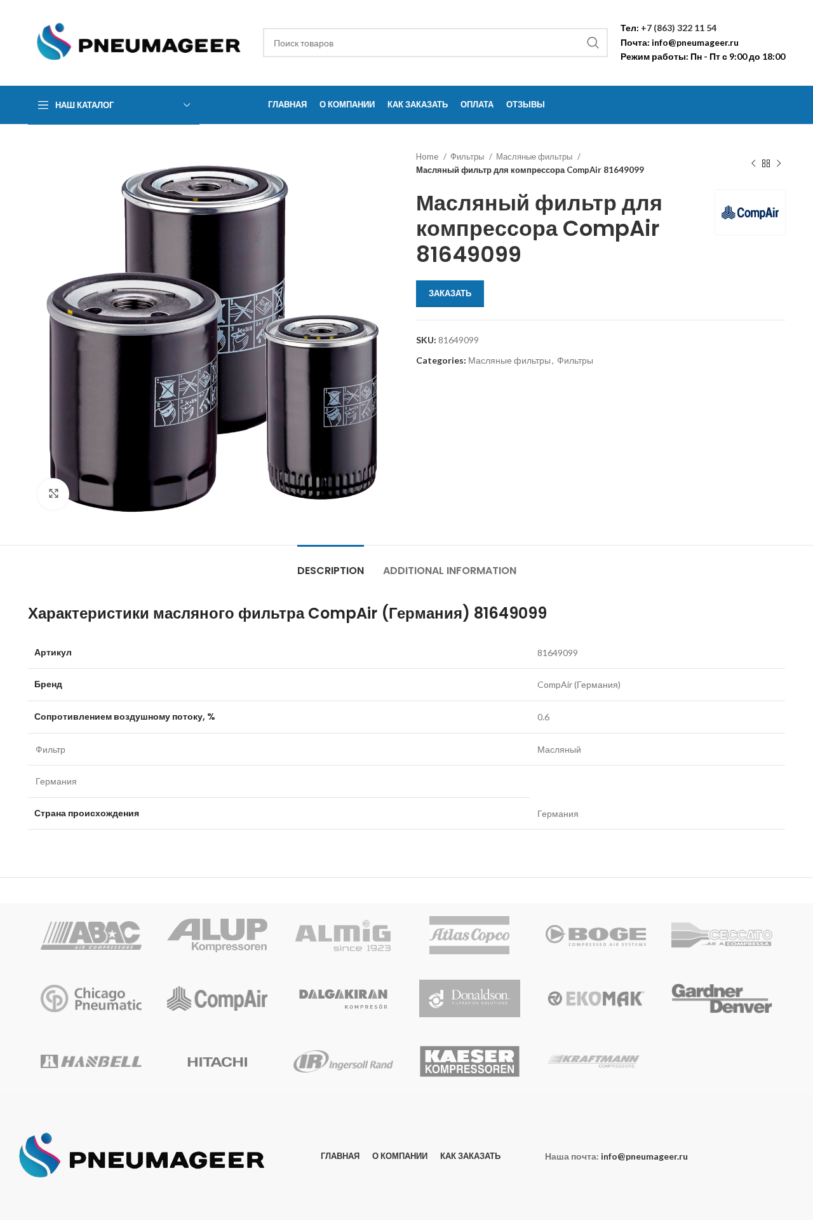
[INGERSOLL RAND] (343, 1061)
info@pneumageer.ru (695, 42)
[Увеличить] (53, 494)
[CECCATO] (722, 935)
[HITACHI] (217, 1061)
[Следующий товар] (778, 163)
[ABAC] (91, 935)
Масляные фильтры (535, 156)
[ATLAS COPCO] (469, 935)
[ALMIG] (343, 935)
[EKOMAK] (596, 998)
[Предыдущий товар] (753, 163)
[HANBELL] (91, 1061)
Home (428, 156)
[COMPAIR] (217, 998)
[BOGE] (596, 935)
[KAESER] (469, 1061)
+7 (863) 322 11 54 (678, 27)
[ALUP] (217, 935)
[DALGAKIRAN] (343, 998)
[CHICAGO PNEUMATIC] (91, 998)
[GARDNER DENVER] (722, 998)
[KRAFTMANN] (596, 1061)
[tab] (330, 564)
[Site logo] (139, 41)
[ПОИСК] (593, 42)
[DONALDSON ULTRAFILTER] (469, 998)
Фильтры (468, 156)
